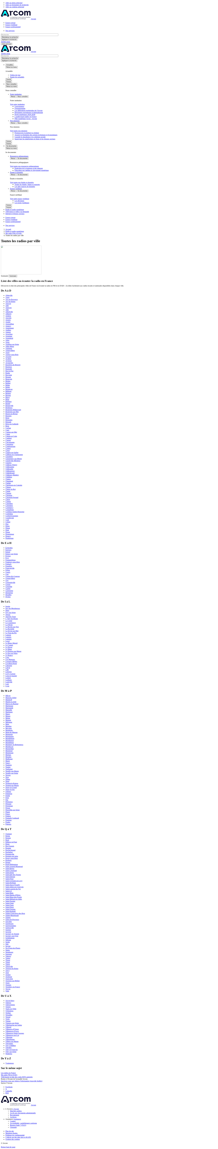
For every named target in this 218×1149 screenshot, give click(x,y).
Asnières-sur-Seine (12, 344)
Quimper (8, 834)
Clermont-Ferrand (11, 497)
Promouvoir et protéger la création (27, 133)
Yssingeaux (9, 1063)
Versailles (8, 1015)
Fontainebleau (10, 560)
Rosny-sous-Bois (11, 858)
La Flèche (9, 625)
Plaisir (7, 812)
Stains (7, 950)
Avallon (8, 359)
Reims (7, 836)
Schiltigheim (9, 938)
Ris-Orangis (9, 846)
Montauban (9, 736)
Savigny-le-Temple (12, 934)
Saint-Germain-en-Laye (13, 881)
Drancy (8, 536)
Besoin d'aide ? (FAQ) (18, 1125)
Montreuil (8, 751)
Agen (7, 297)
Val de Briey (9, 1001)
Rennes (8, 838)
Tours (7, 983)
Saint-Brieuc (9, 869)
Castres (8, 448)
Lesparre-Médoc (11, 661)
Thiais (7, 962)
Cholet (7, 491)
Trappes (8, 985)
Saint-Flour (9, 879)
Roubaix (8, 860)
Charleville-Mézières (12, 461)
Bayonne (8, 375)
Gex (7, 580)
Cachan (8, 428)
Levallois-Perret (11, 664)
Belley (7, 387)
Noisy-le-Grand (11, 787)
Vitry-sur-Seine (10, 1052)
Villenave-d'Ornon (12, 1029)
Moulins (8, 757)
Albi (7, 306)
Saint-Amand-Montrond (14, 866)
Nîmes (7, 779)
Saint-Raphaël (10, 911)
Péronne (8, 804)
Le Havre (8, 647)
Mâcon (7, 696)
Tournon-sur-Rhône (12, 981)
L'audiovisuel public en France (26, 117)
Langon (8, 635)
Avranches (9, 363)
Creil (7, 520)
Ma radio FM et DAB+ (9, 1075)
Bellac (7, 385)
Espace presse (10, 23)
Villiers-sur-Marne (12, 1041)
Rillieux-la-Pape (11, 842)
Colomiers (9, 506)
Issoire (7, 606)
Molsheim (9, 730)
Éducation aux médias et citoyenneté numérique (32, 170)
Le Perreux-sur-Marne (13, 651)
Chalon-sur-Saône (11, 453)
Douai (7, 532)
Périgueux (9, 802)
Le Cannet (9, 645)
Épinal (7, 552)
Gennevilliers (10, 578)
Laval (7, 641)
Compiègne (9, 510)
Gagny (7, 572)
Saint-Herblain (10, 883)
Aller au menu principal (13, 3)
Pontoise (8, 820)
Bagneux (8, 367)
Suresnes (8, 954)
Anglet (7, 322)
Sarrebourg (9, 924)
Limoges (8, 672)
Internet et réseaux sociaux (14, 214)
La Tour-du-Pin (11, 633)
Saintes (8, 917)
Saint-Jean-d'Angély (12, 885)
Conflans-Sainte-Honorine (14, 512)
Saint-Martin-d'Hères (12, 895)
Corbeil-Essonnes (11, 516)
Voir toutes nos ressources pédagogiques (24, 166)
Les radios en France (8, 1073)
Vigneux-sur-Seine (12, 1023)
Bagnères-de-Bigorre (12, 365)
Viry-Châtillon (10, 1046)
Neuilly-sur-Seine (11, 773)
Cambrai (8, 438)
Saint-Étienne (10, 877)
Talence (8, 956)
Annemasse (9, 328)
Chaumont (9, 481)
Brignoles (8, 420)
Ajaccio (8, 304)
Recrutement (14, 1115)
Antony (8, 332)
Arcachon (8, 334)
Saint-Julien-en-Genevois (14, 887)
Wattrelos (8, 1054)
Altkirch (8, 314)
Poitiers (8, 816)
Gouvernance (19, 106)
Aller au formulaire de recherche (17, 5)
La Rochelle (9, 629)
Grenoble (8, 587)
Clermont (8, 495)
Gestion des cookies (12, 1139)
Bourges (8, 416)
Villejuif (8, 1027)
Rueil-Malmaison (11, 864)
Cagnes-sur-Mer (11, 432)
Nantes (7, 767)
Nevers (8, 775)
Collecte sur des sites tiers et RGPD (18, 1137)
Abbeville (8, 295)
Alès (7, 310)
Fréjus (7, 570)
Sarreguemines (10, 926)
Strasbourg (9, 952)
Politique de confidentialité (15, 1135)
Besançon (8, 389)
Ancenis (8, 318)
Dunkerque (9, 538)
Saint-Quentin (10, 909)
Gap (7, 574)
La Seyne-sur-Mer (12, 631)
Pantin (7, 796)
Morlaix (8, 755)
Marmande (9, 708)
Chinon (8, 487)
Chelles (8, 483)
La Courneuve (10, 623)
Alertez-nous (5, 42)
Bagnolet (8, 369)
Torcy (7, 971)
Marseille (8, 710)
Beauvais (8, 379)
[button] (15, 1109)
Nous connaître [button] (11, 84)
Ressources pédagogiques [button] (19, 156)
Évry (7, 558)
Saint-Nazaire (10, 901)
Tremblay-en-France (12, 987)
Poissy (7, 814)
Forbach (8, 564)
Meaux (7, 716)
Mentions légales (11, 1133)
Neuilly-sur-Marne (12, 771)
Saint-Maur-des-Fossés (13, 897)
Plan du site (9, 1131)
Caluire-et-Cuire (11, 436)
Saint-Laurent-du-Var (13, 889)
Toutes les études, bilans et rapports (27, 184)
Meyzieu (8, 728)
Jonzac (7, 615)
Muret (7, 761)
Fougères (8, 566)
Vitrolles (8, 1048)
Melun (7, 718)
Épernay (8, 550)
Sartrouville (9, 928)
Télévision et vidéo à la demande (17, 212)
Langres (8, 637)
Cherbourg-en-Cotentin (13, 485)
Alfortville (9, 312)
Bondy (7, 404)
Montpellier (9, 749)
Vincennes (9, 1043)
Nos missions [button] (15, 121)
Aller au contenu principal (14, 7)
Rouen (7, 862)
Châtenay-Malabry (12, 475)
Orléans (8, 792)
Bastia (7, 373)
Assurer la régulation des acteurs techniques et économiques (36, 135)
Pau (6, 800)
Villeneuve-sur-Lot (12, 1035)
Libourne (8, 666)
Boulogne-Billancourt (13, 410)
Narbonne (9, 769)
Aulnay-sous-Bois (11, 355)
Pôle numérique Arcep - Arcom (26, 119)
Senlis (7, 942)
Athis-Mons (9, 346)
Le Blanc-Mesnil (11, 643)
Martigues (9, 712)
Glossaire (13, 1127)
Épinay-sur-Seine (11, 554)
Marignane (9, 706)
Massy (7, 714)
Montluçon (9, 747)
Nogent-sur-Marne (12, 785)
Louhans (8, 680)
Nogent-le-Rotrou (11, 783)
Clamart (8, 493)
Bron (7, 426)
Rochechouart (10, 850)
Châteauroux (10, 471)
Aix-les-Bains (10, 301)
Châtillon (8, 477)
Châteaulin (9, 469)
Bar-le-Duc (9, 371)
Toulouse (8, 977)
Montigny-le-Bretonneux (14, 745)
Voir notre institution (17, 104)
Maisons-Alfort (10, 698)
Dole (7, 530)
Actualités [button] (9, 65)
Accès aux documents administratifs (23, 1113)
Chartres (8, 463)
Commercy (9, 508)
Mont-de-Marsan (11, 732)
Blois (7, 399)
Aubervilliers (10, 350)
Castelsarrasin (10, 446)
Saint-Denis (9, 873)
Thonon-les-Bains (11, 969)
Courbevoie (9, 518)
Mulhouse (9, 759)
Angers (8, 320)
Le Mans (8, 649)
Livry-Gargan (10, 674)
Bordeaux (8, 408)
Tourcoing (9, 979)
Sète (7, 944)
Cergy (7, 450)
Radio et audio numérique (14, 210)
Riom (7, 844)
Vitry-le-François (11, 1050)
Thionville (9, 966)
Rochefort (9, 852)
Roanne (8, 848)
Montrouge (9, 753)
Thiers (7, 964)
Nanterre (8, 765)
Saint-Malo (9, 893)
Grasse (7, 584)
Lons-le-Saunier (11, 676)
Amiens (8, 316)
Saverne (8, 932)
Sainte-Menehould (12, 915)
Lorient (8, 678)
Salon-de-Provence (12, 920)
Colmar (8, 502)
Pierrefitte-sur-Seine (12, 810)
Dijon (7, 526)
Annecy (8, 326)
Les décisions (19, 201)
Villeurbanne (10, 1039)
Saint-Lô (8, 891)
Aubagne (8, 348)
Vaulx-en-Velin (10, 1009)
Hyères (8, 597)
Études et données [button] (16, 172)
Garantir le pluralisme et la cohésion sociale (30, 137)
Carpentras (9, 444)
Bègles (7, 381)
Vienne (8, 1021)
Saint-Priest (9, 907)
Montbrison (9, 741)
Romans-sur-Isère (11, 856)
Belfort (7, 383)
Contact (13, 1121)
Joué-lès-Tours (10, 617)
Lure (7, 684)
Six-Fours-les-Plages (12, 948)
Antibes (8, 330)
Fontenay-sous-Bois (12, 562)
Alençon (8, 308)
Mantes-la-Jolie (10, 702)
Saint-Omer (9, 903)
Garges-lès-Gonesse (12, 576)
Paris (7, 798)
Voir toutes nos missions (18, 131)
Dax (7, 524)
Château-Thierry (11, 465)
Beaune (8, 377)
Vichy (7, 1019)
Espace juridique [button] (16, 189)
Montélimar (9, 743)
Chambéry (9, 457)
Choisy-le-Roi (10, 489)
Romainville (9, 854)
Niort (7, 781)
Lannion (8, 639)
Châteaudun (9, 467)
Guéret (7, 589)
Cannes (8, 440)
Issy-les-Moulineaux (12, 608)
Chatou (8, 479)
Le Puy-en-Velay (11, 653)
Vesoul (7, 1017)
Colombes (9, 504)
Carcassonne (10, 442)
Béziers (8, 393)
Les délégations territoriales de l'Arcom (28, 110)
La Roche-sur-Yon (12, 627)
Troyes (7, 989)
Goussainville (10, 582)
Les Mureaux (10, 659)
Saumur (8, 930)
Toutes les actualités (17, 77)
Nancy (7, 763)
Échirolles (9, 548)
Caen (7, 430)
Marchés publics (16, 1111)
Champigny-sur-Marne (13, 459)
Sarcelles (8, 922)
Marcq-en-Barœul (11, 704)
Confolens (9, 514)
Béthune (8, 391)
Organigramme (20, 108)
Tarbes (7, 958)
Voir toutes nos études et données (22, 182)
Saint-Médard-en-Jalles (13, 899)
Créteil (7, 522)
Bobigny (8, 402)
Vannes (8, 1007)
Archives (13, 1117)
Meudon (8, 726)
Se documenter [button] (11, 146)
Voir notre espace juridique (19, 199)
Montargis (9, 734)
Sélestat (8, 940)
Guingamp (9, 591)
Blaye (7, 397)
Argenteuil (9, 338)
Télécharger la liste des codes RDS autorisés (17, 1077)
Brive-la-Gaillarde (11, 424)
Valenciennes (10, 1005)
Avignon (8, 361)
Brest (7, 418)
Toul (7, 973)
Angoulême (9, 324)
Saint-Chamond (11, 871)
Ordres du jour (15, 75)
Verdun (8, 1013)
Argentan (8, 336)
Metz (7, 724)
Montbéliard (9, 738)
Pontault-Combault (12, 818)
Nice (7, 777)
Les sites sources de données (25, 187)
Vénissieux (9, 1011)
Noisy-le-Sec (10, 789)
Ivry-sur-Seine (10, 613)
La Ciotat (8, 621)
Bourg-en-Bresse (11, 414)
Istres (7, 610)
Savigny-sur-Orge (11, 936)
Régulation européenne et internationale (29, 112)
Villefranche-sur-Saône (13, 1025)
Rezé (7, 840)
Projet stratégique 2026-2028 (25, 115)
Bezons (8, 395)
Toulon (8, 975)
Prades (7, 822)
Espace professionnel (13, 27)
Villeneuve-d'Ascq (12, 1031)
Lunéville (8, 682)
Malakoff (8, 700)
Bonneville (9, 406)
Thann (7, 960)
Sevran (7, 946)
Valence (8, 1003)
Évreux (8, 556)
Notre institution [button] (16, 94)
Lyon (7, 686)
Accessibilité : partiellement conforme (23, 1123)
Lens (7, 657)
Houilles (8, 595)
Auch (7, 353)
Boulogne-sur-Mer (12, 412)
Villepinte (8, 1037)
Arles (7, 340)
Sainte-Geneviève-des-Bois (15, 913)
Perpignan (9, 806)
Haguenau (9, 593)
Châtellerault (10, 473)
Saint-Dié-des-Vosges (13, 875)
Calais (7, 434)
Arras (7, 342)
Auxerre (8, 357)
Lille (7, 670)
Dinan (7, 528)
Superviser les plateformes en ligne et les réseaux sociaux (35, 139)
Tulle (7, 991)
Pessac (7, 808)
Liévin (7, 668)
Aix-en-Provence (11, 299)
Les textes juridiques (22, 203)
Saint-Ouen (9, 905)
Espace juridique (11, 25)
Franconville (9, 568)
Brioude (8, 422)
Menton (8, 720)
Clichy (7, 499)
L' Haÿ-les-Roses (11, 619)
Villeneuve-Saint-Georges (14, 1033)
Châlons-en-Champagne (14, 455)
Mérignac (8, 722)
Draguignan (9, 534)
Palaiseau (8, 794)
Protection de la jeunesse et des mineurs (29, 168)
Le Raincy (9, 655)
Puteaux (8, 824)
